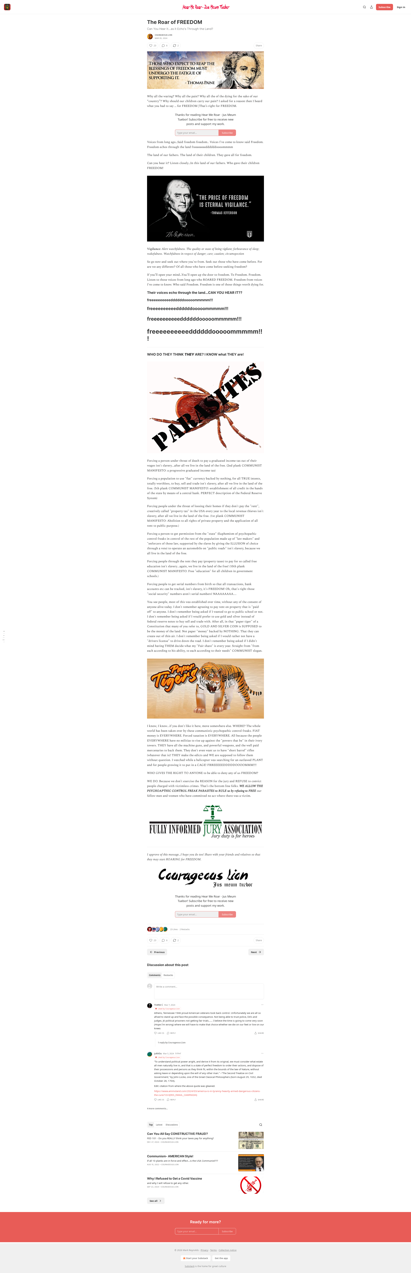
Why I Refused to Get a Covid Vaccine (174, 1178)
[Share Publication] (371, 7)
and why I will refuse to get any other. (168, 1183)
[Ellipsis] (262, 1004)
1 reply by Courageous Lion (172, 1042)
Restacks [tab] (168, 975)
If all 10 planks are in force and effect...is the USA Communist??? (182, 1160)
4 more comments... (157, 1108)
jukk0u (158, 1053)
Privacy (204, 1250)
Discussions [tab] (172, 1124)
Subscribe (384, 7)
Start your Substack (197, 1258)
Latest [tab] (159, 1124)
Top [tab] (151, 1124)
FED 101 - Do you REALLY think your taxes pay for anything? (180, 1138)
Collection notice (227, 1250)
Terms (213, 1250)
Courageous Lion (163, 35)
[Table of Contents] (3, 636)
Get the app (221, 1258)
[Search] (364, 7)
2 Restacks (185, 929)
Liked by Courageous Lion (169, 1008)
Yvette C (158, 1004)
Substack (189, 1266)
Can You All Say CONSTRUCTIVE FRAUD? (177, 1134)
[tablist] (161, 975)
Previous (159, 952)
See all (153, 1200)
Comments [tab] (154, 975)
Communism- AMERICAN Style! (170, 1156)
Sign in (401, 7)
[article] (205, 1140)
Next (254, 952)
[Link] (142, 292)
